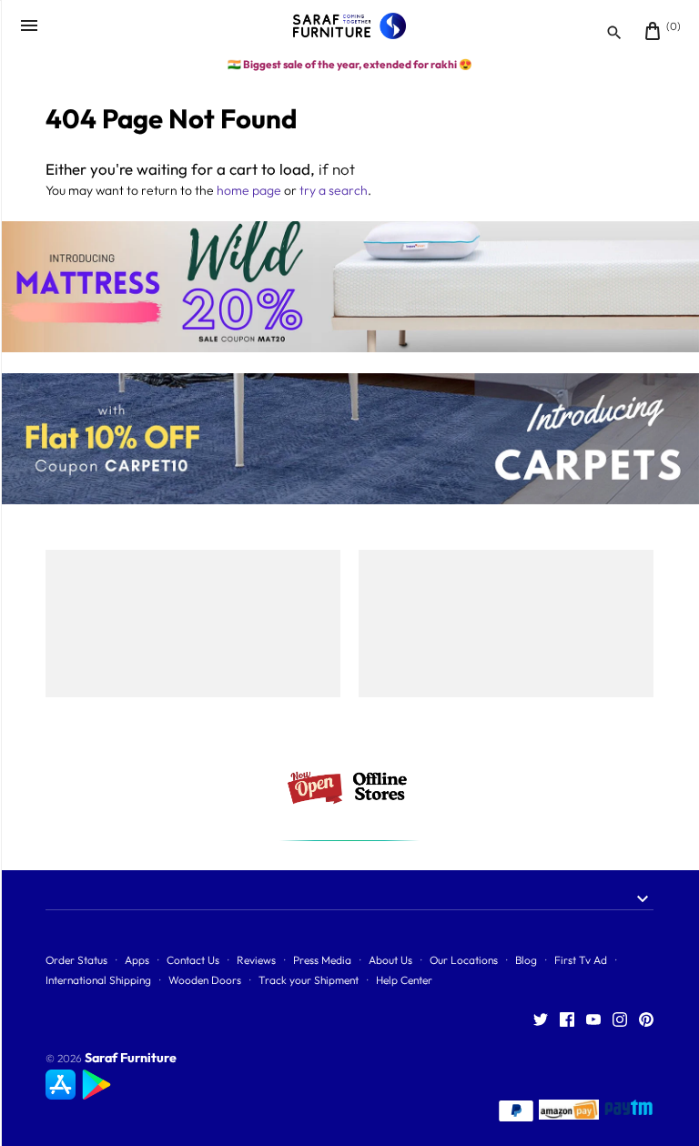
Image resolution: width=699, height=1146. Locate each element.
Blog (526, 960)
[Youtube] (593, 1020)
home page (249, 190)
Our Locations (464, 960)
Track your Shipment (308, 980)
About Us (390, 960)
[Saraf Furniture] (350, 26)
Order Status (76, 960)
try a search (333, 190)
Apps (137, 960)
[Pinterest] (646, 1020)
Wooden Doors (204, 980)
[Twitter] (540, 1020)
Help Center (404, 980)
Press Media (322, 960)
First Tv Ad (580, 960)
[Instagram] (620, 1020)
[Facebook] (567, 1020)
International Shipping (98, 980)
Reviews (256, 960)
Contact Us (193, 960)
